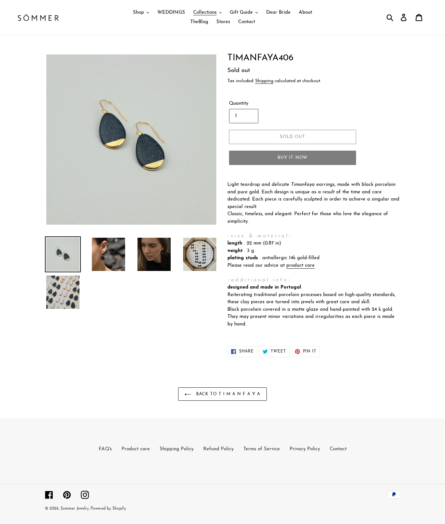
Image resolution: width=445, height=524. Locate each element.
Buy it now (292, 158)
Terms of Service (261, 449)
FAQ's (105, 449)
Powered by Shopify (108, 509)
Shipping (264, 81)
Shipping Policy (177, 449)
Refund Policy (218, 449)
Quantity (238, 103)
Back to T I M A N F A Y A (227, 394)
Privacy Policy (305, 449)
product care (300, 265)
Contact (338, 449)
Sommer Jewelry (75, 509)
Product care (136, 449)
